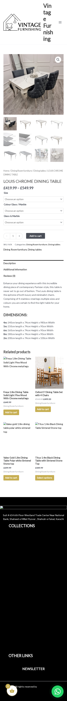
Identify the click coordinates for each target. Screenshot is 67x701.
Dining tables (40, 170)
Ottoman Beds (20, 609)
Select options (44, 477)
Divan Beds (18, 613)
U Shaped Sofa (19, 577)
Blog (14, 541)
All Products (15, 545)
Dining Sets (18, 633)
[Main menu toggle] (60, 22)
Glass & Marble (12, 215)
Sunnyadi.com (44, 686)
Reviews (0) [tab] (9, 275)
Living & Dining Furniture (22, 620)
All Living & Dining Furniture (26, 625)
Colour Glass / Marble (15, 204)
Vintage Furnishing (48, 22)
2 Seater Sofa (19, 561)
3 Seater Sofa (19, 557)
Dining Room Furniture (24, 589)
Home (6, 170)
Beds (15, 581)
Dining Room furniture (21, 170)
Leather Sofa (18, 553)
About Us (14, 536)
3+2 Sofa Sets (19, 549)
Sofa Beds (14, 645)
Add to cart (36, 235)
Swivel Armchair (20, 569)
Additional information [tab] (15, 269)
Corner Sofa (18, 565)
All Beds (16, 605)
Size (6, 192)
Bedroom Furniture (19, 636)
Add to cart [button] (11, 412)
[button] (58, 60)
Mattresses (18, 585)
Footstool (17, 573)
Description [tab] (9, 263)
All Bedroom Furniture (23, 641)
